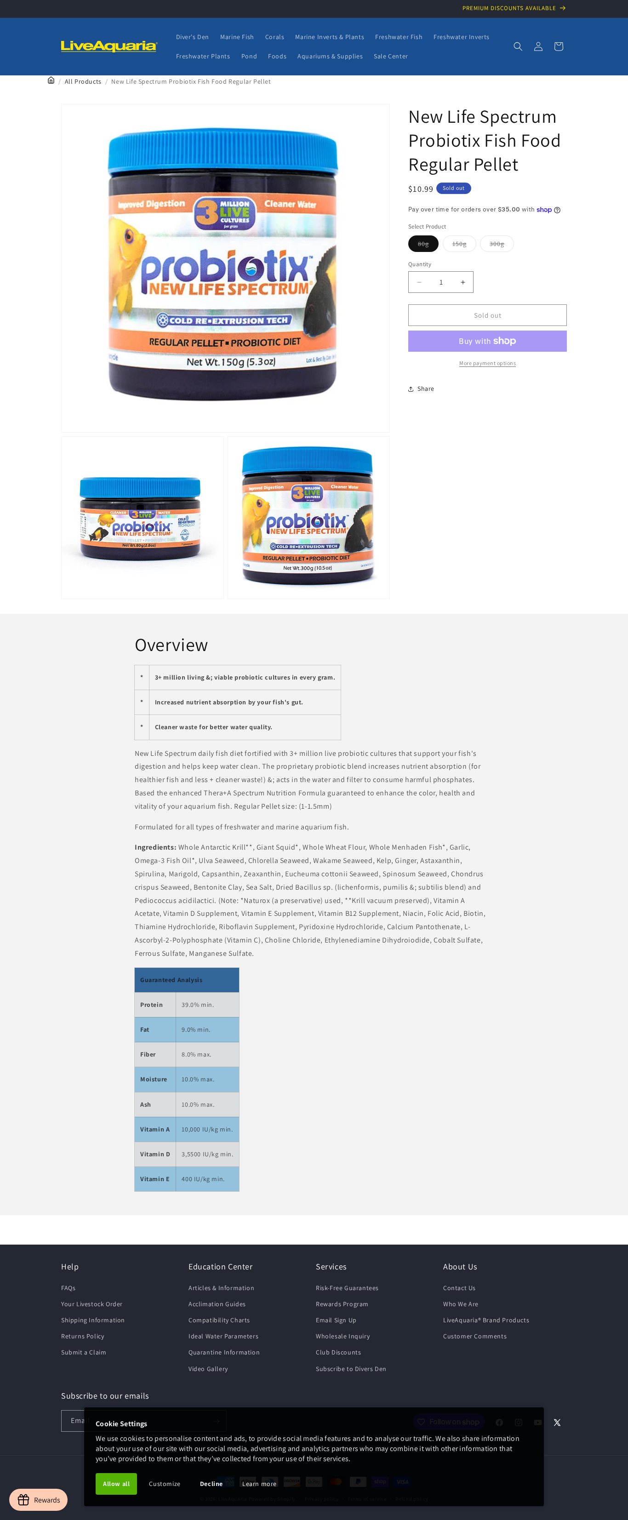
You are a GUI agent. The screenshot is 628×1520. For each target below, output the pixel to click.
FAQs (68, 1287)
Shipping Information (93, 1319)
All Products (83, 81)
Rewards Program (342, 1303)
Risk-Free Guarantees (347, 1287)
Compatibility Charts (219, 1319)
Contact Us (459, 1287)
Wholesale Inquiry (343, 1336)
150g (464, 245)
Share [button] (425, 389)
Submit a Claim (83, 1352)
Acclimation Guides (217, 1303)
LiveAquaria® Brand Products (486, 1319)
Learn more (259, 1484)
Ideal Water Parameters (223, 1336)
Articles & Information (221, 1287)
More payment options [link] (487, 363)
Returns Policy (82, 1336)
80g (428, 245)
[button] (518, 46)
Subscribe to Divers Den (351, 1368)
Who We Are (461, 1303)
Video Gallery (208, 1368)
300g (502, 245)
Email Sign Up (336, 1319)
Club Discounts (338, 1352)
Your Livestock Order (92, 1303)
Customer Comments (475, 1336)
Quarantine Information (224, 1352)
